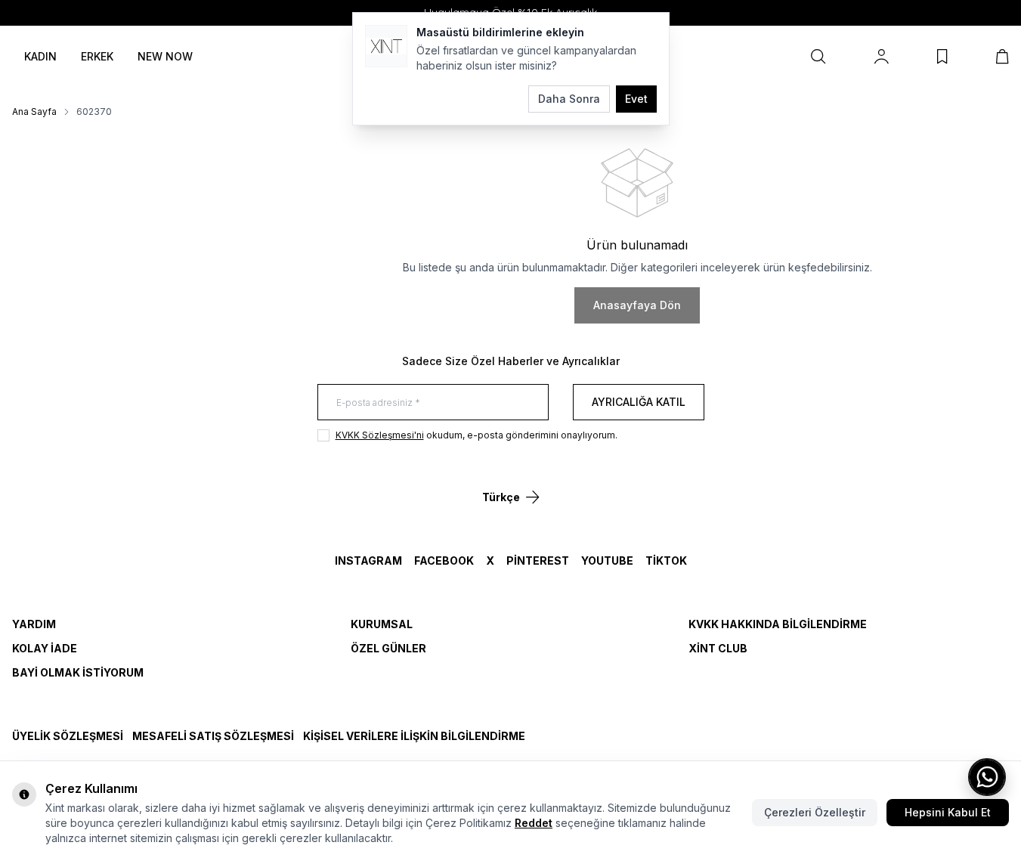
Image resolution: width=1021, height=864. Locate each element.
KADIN (40, 56)
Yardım (34, 624)
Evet (636, 98)
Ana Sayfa (34, 111)
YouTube (607, 560)
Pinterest (537, 560)
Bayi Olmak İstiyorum (78, 672)
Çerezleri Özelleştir (814, 812)
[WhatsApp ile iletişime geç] (987, 777)
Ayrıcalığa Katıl (638, 401)
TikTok (666, 560)
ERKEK (97, 56)
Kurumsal (382, 624)
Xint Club (717, 648)
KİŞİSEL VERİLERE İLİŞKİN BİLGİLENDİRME (414, 735)
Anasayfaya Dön (637, 305)
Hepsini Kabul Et (948, 812)
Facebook (444, 560)
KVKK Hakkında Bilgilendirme (777, 624)
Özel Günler (388, 648)
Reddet (533, 822)
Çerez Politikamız (468, 822)
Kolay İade (44, 648)
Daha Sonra (569, 98)
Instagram (368, 560)
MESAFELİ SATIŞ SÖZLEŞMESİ (213, 735)
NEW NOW (165, 56)
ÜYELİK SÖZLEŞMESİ (67, 735)
